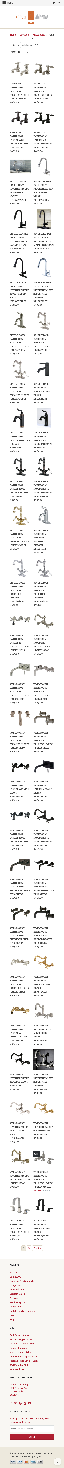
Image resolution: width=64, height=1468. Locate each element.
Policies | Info (17, 1289)
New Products (17, 1369)
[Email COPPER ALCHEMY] (29, 1403)
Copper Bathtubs (18, 1348)
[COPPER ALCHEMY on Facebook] (11, 1403)
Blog (12, 1319)
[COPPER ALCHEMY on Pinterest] (20, 1403)
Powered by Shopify (31, 1456)
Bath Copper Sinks (19, 1335)
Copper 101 (15, 1307)
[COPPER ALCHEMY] (32, 17)
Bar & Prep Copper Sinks (23, 1344)
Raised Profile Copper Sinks (24, 1361)
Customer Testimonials (22, 1281)
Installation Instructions (22, 1311)
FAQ (12, 1315)
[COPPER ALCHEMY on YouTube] (15, 1403)
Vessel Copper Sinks (20, 1352)
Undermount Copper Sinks (23, 1356)
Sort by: (16, 45)
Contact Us (15, 1277)
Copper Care (16, 1285)
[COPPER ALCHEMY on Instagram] (25, 1403)
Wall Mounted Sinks (20, 1365)
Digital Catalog (17, 1294)
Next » (37, 1248)
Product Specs (17, 1302)
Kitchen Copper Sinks (21, 1339)
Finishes (14, 1298)
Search (13, 1272)
